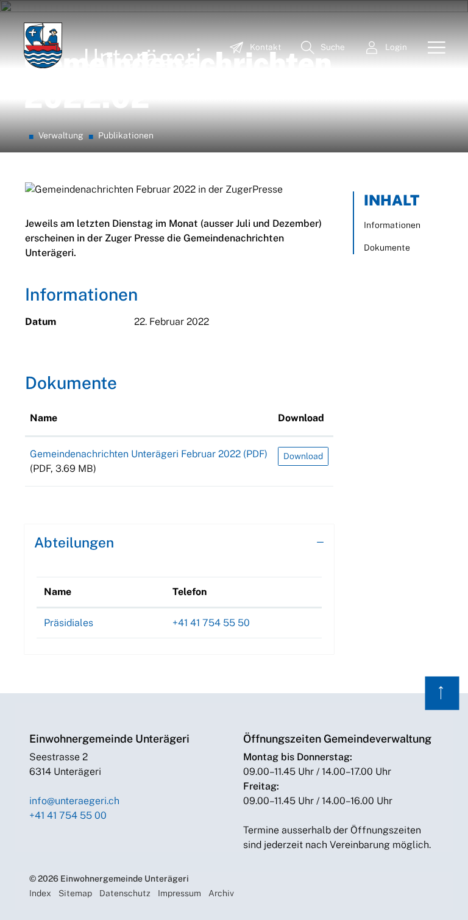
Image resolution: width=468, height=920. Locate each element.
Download (301, 418)
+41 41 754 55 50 (211, 623)
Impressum (179, 893)
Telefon (189, 591)
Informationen (392, 225)
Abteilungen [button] (74, 542)
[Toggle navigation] (432, 48)
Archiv (221, 893)
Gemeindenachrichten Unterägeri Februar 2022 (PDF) (149, 454)
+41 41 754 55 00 (68, 815)
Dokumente (387, 247)
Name (43, 418)
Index (40, 893)
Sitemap (75, 893)
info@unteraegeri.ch (74, 801)
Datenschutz (125, 893)
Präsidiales (68, 623)
